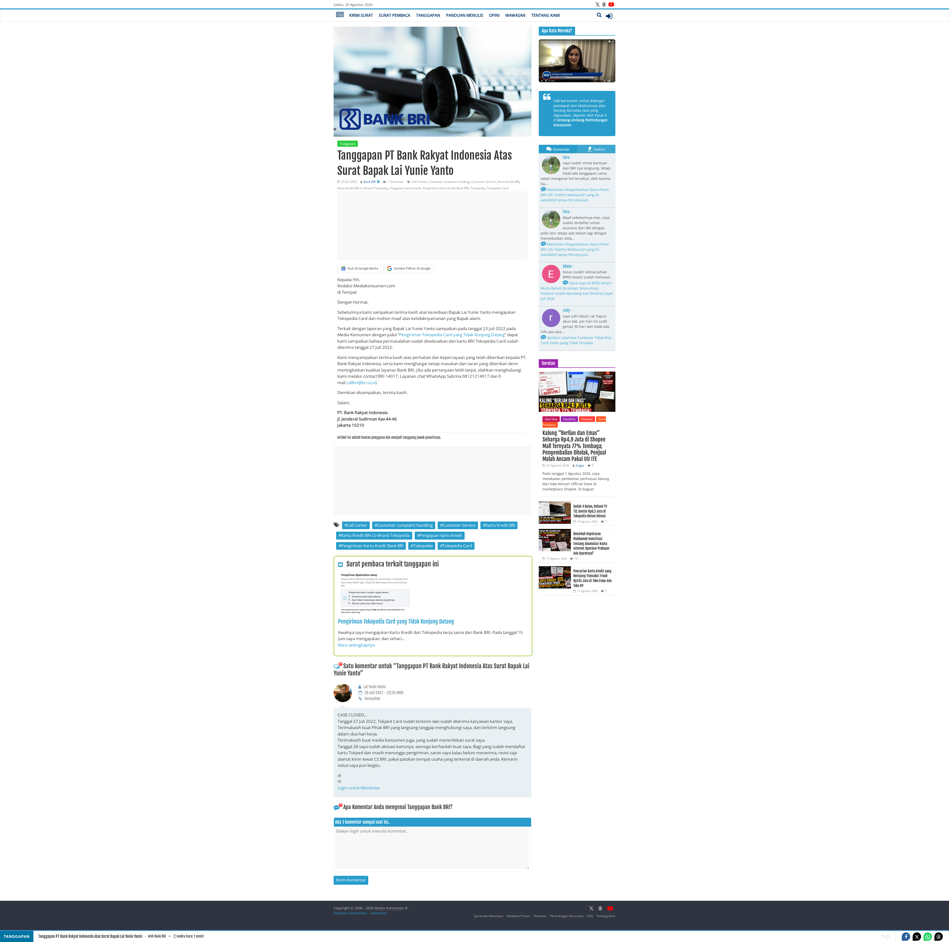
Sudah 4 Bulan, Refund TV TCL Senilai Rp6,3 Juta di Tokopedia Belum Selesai (590, 511)
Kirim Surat (361, 15)
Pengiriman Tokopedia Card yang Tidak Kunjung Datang (452, 334)
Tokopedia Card (498, 188)
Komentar (561, 149)
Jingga (580, 465)
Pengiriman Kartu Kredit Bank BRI (446, 188)
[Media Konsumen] (340, 15)
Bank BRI (370, 182)
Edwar (567, 266)
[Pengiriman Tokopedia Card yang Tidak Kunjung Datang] (375, 575)
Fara (566, 157)
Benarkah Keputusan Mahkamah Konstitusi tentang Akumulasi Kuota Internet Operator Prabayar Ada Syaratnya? (591, 543)
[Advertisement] (432, 225)
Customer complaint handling (449, 182)
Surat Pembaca (394, 15)
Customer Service (483, 182)
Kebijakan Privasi (518, 916)
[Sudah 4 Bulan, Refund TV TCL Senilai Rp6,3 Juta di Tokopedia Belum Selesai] (555, 504)
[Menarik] (341, 775)
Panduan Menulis (464, 15)
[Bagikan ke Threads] (938, 936)
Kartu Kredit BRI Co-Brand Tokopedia (362, 188)
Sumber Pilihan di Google (412, 268)
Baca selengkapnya (356, 645)
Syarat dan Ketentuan (488, 916)
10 (576, 558)
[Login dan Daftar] (609, 16)
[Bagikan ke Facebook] (906, 936)
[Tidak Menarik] (341, 781)
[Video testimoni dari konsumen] (577, 60)
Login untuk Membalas (359, 788)
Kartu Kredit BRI (508, 182)
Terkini (599, 149)
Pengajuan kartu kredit (405, 188)
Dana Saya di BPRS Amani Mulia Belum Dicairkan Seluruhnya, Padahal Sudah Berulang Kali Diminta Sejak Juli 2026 (577, 291)
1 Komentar (395, 182)
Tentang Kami (545, 15)
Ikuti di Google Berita (362, 268)
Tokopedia (478, 188)
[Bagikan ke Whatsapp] (928, 936)
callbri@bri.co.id (361, 382)
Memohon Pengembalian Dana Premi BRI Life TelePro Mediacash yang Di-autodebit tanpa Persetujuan (575, 194)
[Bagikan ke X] (917, 936)
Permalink (372, 698)
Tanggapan (428, 15)
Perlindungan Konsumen (567, 916)
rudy (566, 310)
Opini (494, 15)
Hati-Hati (551, 419)
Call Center (419, 182)
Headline (569, 419)
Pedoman (540, 916)
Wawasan (515, 15)
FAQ (590, 916)
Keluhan (587, 419)
